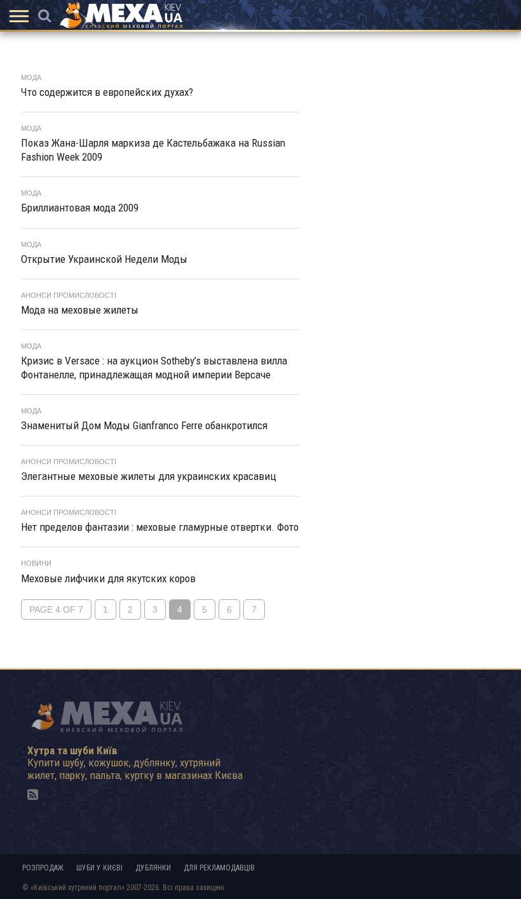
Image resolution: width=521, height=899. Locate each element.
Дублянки (153, 867)
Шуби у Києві (99, 867)
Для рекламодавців (219, 867)
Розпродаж (43, 867)
